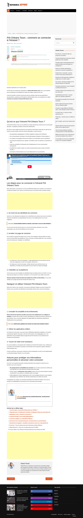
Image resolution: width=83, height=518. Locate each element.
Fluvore (56, 502)
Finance (12, 10)
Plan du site (60, 514)
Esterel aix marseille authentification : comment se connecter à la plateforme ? (64, 69)
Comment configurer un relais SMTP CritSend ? (21, 418)
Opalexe (56, 490)
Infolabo (56, 499)
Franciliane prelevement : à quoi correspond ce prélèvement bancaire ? (64, 87)
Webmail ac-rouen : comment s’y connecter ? (21, 414)
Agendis (56, 493)
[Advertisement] (41, 23)
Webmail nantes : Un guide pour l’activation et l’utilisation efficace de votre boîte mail (30, 412)
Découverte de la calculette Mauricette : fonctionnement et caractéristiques (28, 420)
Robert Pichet (10, 43)
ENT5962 (56, 504)
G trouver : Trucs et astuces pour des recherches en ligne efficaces (26, 425)
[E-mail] (9, 404)
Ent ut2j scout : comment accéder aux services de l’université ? (63, 54)
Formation (18, 10)
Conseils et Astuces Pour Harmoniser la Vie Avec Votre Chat (64, 91)
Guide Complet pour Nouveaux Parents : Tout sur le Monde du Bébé (64, 104)
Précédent (12, 478)
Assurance (30, 10)
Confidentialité (54, 514)
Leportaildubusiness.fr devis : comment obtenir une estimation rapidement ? (63, 95)
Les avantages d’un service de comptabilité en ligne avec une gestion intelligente (64, 139)
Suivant (48, 478)
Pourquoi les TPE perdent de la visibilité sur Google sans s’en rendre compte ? (64, 78)
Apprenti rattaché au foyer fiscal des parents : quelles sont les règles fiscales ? (65, 126)
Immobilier (24, 10)
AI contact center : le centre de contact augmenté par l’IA (63, 113)
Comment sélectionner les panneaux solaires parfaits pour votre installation (65, 59)
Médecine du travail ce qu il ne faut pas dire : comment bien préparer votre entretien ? (65, 135)
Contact (73, 514)
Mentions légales (67, 514)
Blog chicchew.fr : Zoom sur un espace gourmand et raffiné (24, 427)
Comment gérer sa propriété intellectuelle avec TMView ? (24, 410)
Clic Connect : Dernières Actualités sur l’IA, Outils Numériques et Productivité (64, 82)
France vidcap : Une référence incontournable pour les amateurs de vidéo (27, 429)
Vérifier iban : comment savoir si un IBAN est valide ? (65, 117)
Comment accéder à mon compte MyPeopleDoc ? (21, 416)
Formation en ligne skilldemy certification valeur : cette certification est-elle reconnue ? (65, 109)
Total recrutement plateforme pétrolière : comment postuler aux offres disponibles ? (64, 131)
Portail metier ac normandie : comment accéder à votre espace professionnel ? (63, 73)
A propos (74, 516)
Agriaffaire (56, 496)
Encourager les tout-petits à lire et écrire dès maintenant (64, 100)
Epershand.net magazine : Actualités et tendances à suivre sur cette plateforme (29, 423)
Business (40, 10)
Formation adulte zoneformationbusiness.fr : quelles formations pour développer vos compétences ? (64, 64)
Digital (35, 10)
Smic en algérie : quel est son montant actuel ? (65, 122)
